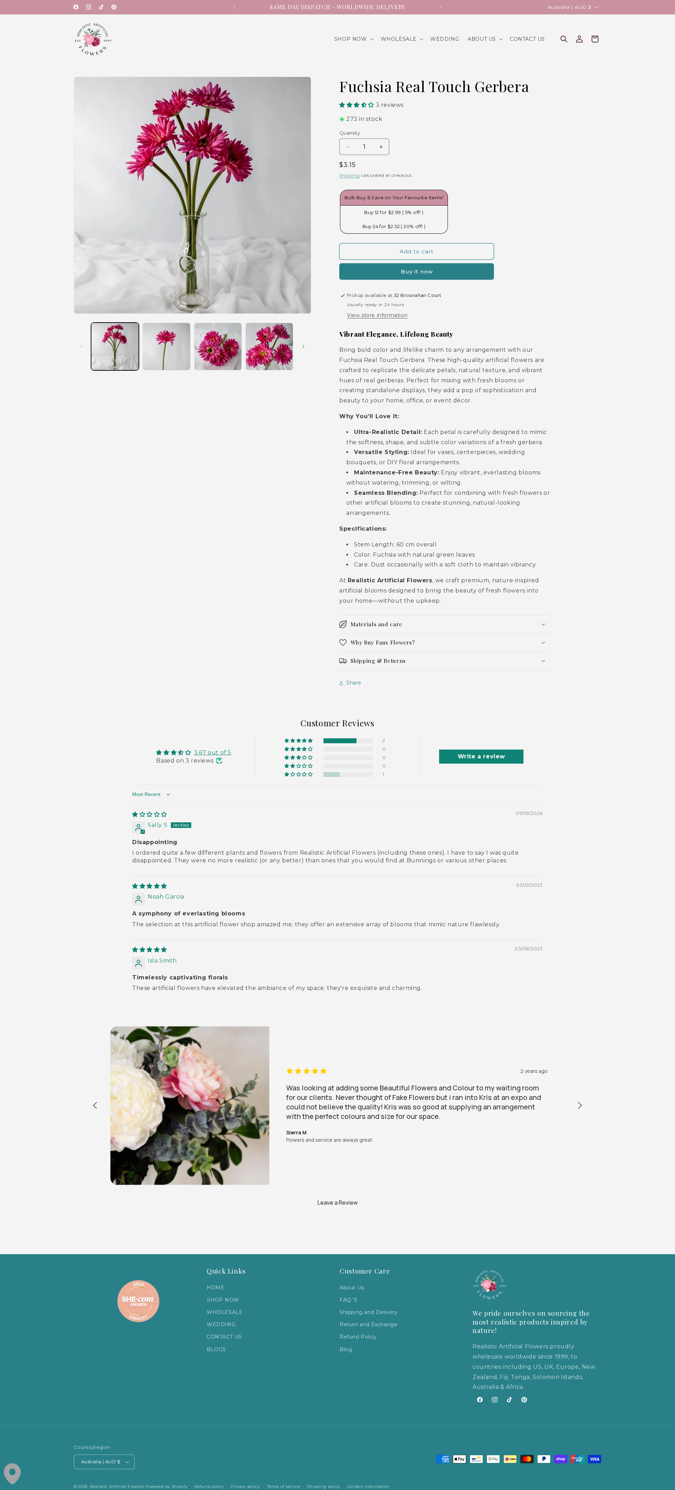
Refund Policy (358, 1337)
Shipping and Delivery (369, 1312)
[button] (353, 39)
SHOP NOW (223, 1300)
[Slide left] (81, 346)
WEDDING (221, 1324)
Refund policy (209, 1486)
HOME (215, 1287)
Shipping (349, 175)
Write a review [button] (481, 756)
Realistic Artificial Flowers (117, 1486)
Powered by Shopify (167, 1486)
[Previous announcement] (234, 7)
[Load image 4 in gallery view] (269, 346)
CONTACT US (224, 1337)
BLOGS (216, 1349)
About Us (352, 1287)
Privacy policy (245, 1486)
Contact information (368, 1486)
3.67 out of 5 (212, 752)
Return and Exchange (368, 1324)
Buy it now (417, 271)
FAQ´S (349, 1300)
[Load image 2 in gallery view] (166, 346)
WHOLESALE (225, 1312)
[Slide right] (303, 346)
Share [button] (353, 683)
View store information (377, 315)
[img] (149, 814)
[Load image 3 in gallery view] (218, 346)
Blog (346, 1349)
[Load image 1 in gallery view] (115, 346)
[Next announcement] (440, 7)
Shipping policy (323, 1486)
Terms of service (283, 1486)
